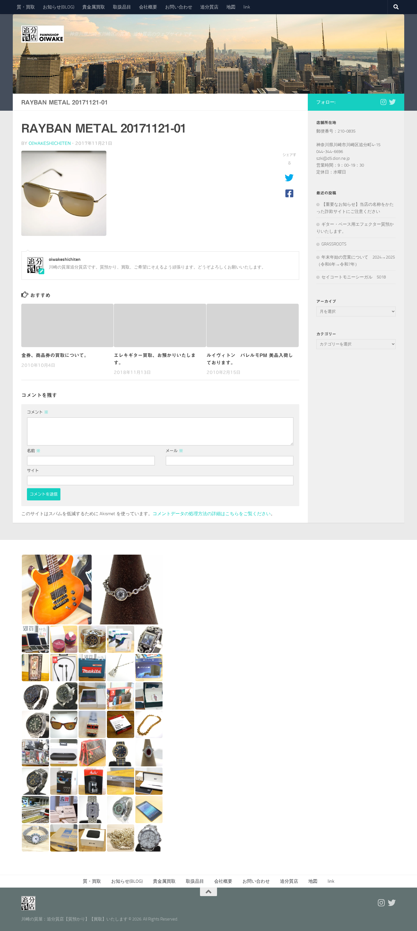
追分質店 (209, 7)
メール (174, 451)
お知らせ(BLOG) (58, 7)
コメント (37, 412)
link (246, 7)
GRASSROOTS (333, 244)
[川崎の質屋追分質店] (392, 101)
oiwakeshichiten (50, 143)
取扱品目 (122, 7)
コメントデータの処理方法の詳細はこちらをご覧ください (212, 513)
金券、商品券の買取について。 (55, 355)
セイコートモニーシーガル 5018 (353, 277)
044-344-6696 (329, 151)
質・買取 (26, 7)
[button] (56, 589)
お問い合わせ (178, 7)
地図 (230, 7)
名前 (33, 451)
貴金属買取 (93, 7)
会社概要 (148, 7)
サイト (33, 471)
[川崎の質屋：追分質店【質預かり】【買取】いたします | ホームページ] (42, 34)
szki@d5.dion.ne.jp (333, 158)
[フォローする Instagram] (383, 101)
